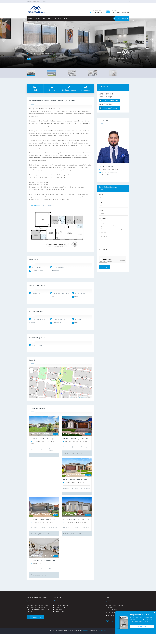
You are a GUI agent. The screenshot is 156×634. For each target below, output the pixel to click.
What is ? (103, 249)
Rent (50, 18)
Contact (65, 18)
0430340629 (105, 174)
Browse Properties (61, 605)
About (57, 18)
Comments (102, 233)
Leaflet (71, 397)
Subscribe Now (37, 617)
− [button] (31, 372)
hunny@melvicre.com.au (109, 172)
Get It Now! (142, 626)
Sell (43, 18)
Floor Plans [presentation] (36, 205)
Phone (101, 210)
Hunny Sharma (106, 166)
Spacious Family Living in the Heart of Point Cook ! (51, 519)
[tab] (35, 205)
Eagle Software (102, 630)
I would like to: (103, 218)
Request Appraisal (61, 607)
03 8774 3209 (98, 12)
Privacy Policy (85, 630)
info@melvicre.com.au (119, 12)
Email (100, 202)
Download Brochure (111, 100)
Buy (37, 18)
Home (30, 18)
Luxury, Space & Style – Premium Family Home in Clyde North (88, 439)
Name (101, 194)
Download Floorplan (111, 108)
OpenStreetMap (82, 397)
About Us (58, 609)
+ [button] (31, 369)
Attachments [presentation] (49, 205)
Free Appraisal (123, 18)
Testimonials (59, 611)
